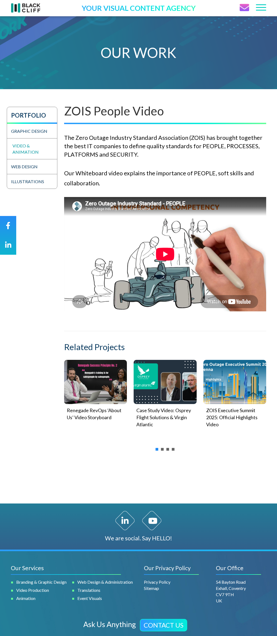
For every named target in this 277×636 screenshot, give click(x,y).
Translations (88, 590)
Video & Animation (25, 148)
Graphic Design (29, 131)
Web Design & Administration (105, 582)
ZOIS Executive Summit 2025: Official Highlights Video (232, 417)
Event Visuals (89, 598)
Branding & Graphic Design (41, 582)
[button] (163, 625)
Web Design (24, 166)
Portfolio (28, 115)
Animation (25, 598)
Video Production (32, 590)
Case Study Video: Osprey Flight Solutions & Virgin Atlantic (163, 417)
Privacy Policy (157, 582)
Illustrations (27, 181)
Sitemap (151, 588)
